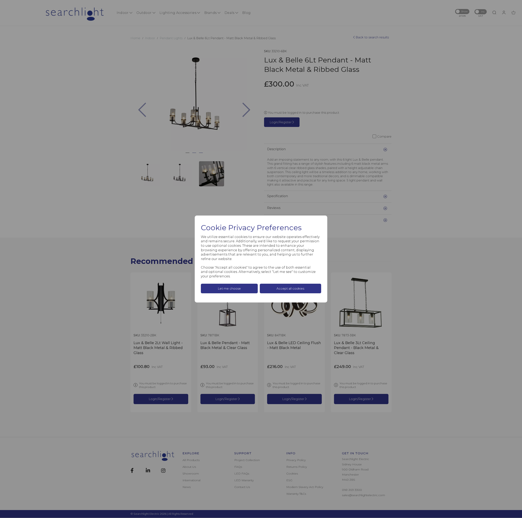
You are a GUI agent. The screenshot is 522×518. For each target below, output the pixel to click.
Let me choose (229, 288)
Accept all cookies (290, 288)
